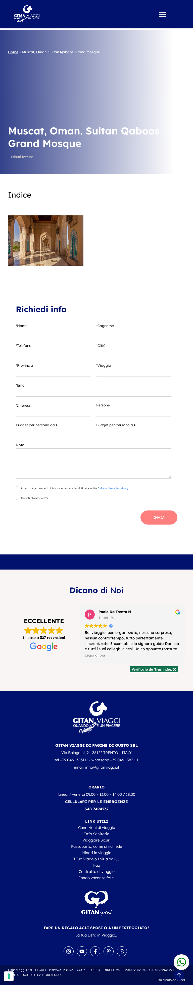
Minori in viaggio (96, 852)
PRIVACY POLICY (61, 970)
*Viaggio (103, 365)
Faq (96, 865)
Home (13, 52)
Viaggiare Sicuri (96, 840)
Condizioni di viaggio (96, 827)
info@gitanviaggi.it (102, 767)
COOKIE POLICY (89, 970)
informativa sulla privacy (113, 488)
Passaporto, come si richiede (96, 846)
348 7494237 (97, 809)
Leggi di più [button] (95, 655)
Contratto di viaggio (97, 871)
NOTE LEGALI (36, 970)
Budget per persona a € (116, 425)
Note (20, 445)
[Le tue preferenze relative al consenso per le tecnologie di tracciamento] (9, 976)
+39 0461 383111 (124, 760)
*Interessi (24, 405)
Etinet (181, 980)
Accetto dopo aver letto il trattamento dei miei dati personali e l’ (74, 488)
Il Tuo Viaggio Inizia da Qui (96, 859)
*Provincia (24, 365)
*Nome (21, 325)
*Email (21, 385)
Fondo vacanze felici (96, 877)
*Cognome (105, 325)
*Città (101, 345)
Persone (103, 405)
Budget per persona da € (37, 425)
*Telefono (23, 345)
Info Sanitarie (96, 833)
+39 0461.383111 (74, 760)
